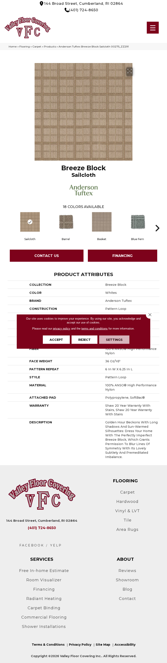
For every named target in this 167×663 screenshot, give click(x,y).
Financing (122, 256)
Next (157, 221)
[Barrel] (66, 222)
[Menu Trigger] (153, 28)
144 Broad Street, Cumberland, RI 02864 (83, 4)
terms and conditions (94, 328)
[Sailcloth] (30, 222)
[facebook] (31, 545)
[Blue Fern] (137, 222)
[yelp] (56, 545)
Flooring (24, 46)
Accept (56, 340)
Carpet (36, 46)
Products (50, 46)
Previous (10, 221)
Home (13, 46)
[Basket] (102, 222)
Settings (114, 340)
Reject (84, 340)
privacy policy (61, 328)
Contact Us (46, 256)
